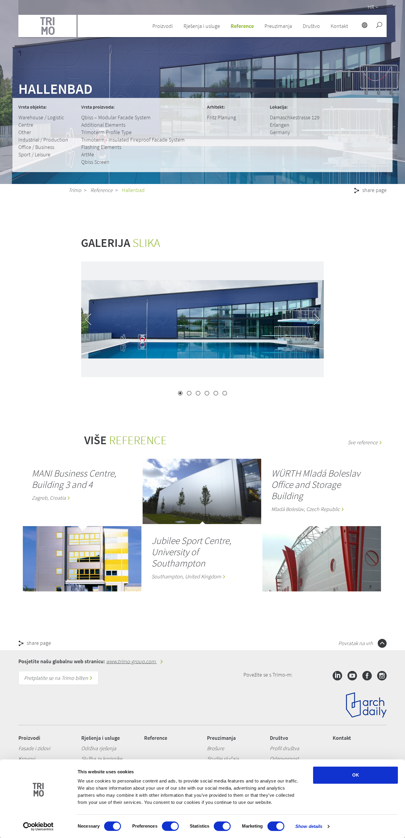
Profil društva (284, 748)
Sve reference (363, 442)
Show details (308, 826)
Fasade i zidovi (34, 748)
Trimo (74, 190)
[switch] (170, 826)
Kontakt (342, 737)
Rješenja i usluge (100, 737)
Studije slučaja (223, 758)
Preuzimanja (221, 737)
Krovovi (26, 758)
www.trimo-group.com (131, 661)
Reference (242, 26)
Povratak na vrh (356, 643)
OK (355, 774)
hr (371, 7)
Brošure (215, 748)
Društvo (279, 737)
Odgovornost (284, 758)
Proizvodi (29, 737)
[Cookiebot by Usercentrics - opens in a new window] (38, 826)
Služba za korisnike (101, 758)
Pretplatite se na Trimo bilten (56, 677)
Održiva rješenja (98, 748)
